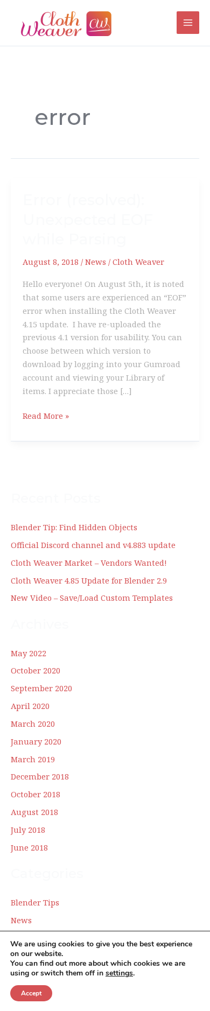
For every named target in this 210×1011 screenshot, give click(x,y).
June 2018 (29, 847)
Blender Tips (35, 902)
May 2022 (28, 653)
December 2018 (40, 776)
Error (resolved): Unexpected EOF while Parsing (88, 219)
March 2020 (33, 723)
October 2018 (35, 794)
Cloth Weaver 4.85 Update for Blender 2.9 (89, 580)
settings (119, 973)
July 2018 (28, 829)
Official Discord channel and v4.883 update (93, 544)
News (95, 261)
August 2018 (34, 811)
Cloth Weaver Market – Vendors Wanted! (89, 562)
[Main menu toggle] (188, 22)
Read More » (46, 416)
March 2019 (33, 759)
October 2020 (35, 670)
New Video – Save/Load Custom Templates (92, 597)
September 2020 (41, 688)
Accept (31, 993)
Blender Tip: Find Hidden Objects (74, 527)
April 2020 (30, 705)
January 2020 (36, 741)
